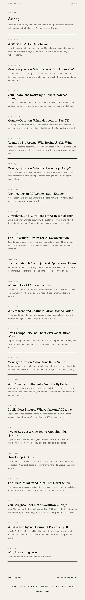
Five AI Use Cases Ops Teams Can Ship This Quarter (37, 433)
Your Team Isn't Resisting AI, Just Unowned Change (37, 96)
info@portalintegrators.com (67, 578)
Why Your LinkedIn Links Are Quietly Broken (39, 384)
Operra (13, 586)
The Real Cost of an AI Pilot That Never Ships (39, 483)
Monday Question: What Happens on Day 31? (38, 120)
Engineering (44, 586)
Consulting (55, 586)
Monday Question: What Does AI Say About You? (41, 69)
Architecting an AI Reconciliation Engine (36, 193)
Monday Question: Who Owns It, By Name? (37, 362)
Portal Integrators (15, 3)
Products (22, 586)
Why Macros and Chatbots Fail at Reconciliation (40, 311)
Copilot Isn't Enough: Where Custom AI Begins (40, 409)
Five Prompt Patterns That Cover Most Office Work (39, 334)
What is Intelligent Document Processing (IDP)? (41, 527)
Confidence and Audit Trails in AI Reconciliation (41, 215)
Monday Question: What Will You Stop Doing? (39, 168)
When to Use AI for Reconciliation (31, 285)
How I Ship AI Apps (21, 457)
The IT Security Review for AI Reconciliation (38, 238)
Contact (47, 592)
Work (63, 586)
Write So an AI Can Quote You (28, 44)
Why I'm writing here (22, 552)
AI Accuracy (32, 586)
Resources (38, 592)
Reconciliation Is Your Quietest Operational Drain (42, 263)
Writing (74, 3)
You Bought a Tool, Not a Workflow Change (37, 505)
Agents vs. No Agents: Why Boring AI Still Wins (40, 142)
